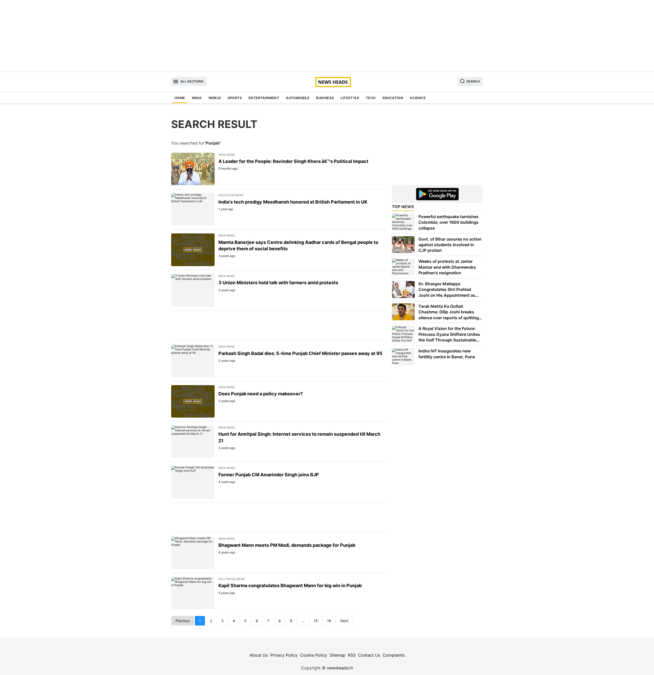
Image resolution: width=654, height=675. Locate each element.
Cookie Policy (313, 655)
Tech (371, 98)
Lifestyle (350, 98)
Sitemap (337, 655)
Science (418, 98)
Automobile (297, 98)
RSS (352, 655)
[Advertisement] (327, 36)
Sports (235, 98)
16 (329, 621)
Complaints (394, 655)
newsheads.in (340, 667)
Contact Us (369, 655)
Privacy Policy (284, 655)
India (197, 98)
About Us (259, 655)
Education (392, 98)
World (214, 98)
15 (316, 621)
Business (325, 98)
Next (344, 621)
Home (179, 98)
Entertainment (264, 98)
